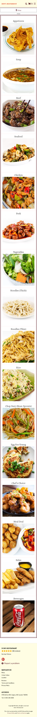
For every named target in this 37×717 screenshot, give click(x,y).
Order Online (5, 675)
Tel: (8, 698)
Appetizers (18, 21)
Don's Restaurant (9, 648)
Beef (18, 98)
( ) (31, 3)
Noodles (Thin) (18, 329)
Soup (18, 59)
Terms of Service (22, 713)
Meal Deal (18, 521)
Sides (18, 560)
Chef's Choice (18, 483)
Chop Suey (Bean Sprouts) (18, 406)
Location (4, 677)
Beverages (18, 598)
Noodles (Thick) (18, 290)
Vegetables (18, 252)
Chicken (18, 175)
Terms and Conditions (8, 683)
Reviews (4, 680)
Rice (18, 367)
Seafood (18, 136)
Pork (18, 213)
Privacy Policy (5, 685)
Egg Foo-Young (18, 444)
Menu (3, 672)
